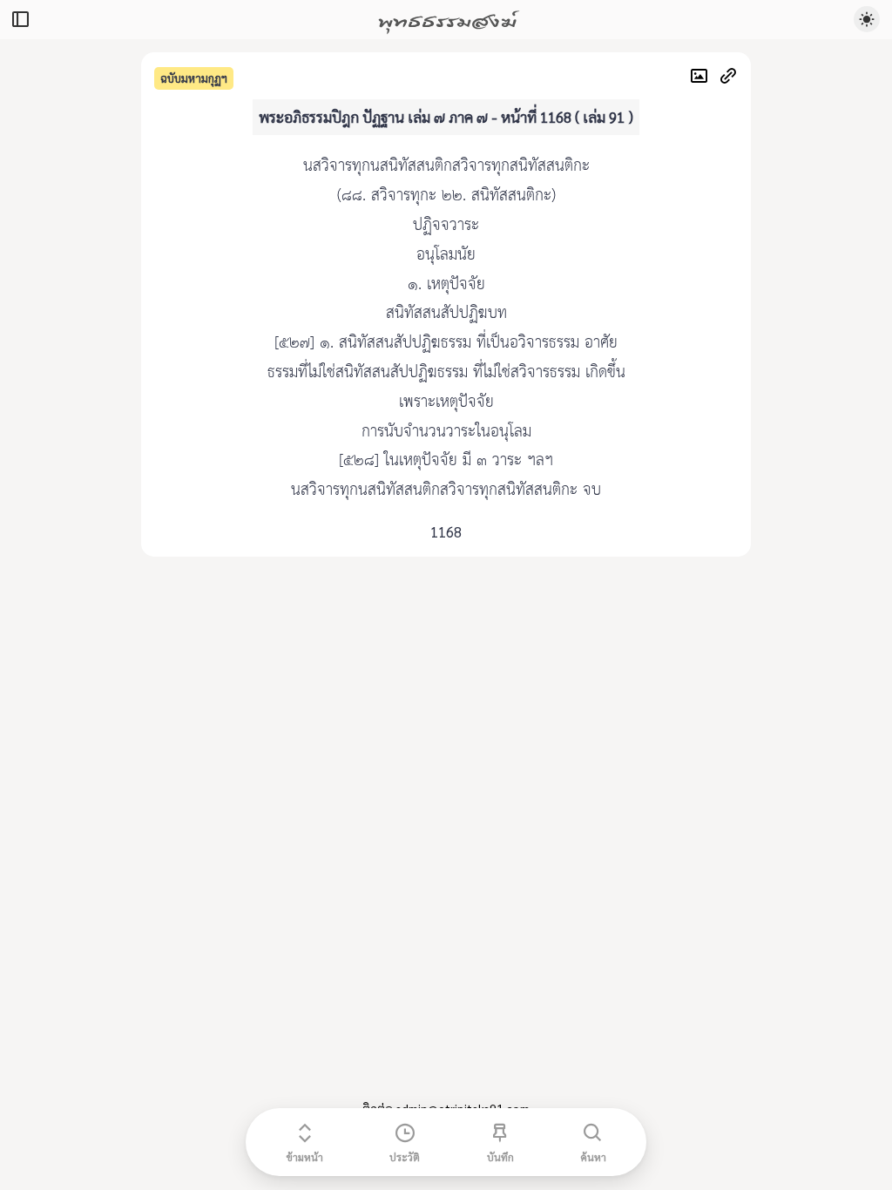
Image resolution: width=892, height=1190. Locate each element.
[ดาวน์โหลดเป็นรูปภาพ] (703, 78)
